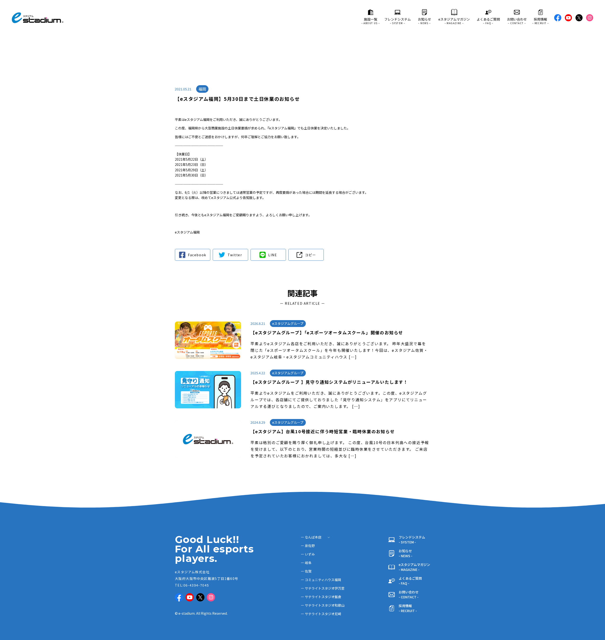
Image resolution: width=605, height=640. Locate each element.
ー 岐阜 (306, 562)
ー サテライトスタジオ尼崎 (321, 613)
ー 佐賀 (306, 571)
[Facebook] (192, 254)
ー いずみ (308, 554)
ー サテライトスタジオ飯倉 (321, 596)
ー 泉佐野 (308, 545)
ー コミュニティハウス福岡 (321, 579)
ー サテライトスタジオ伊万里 (323, 588)
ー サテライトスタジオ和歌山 (323, 605)
